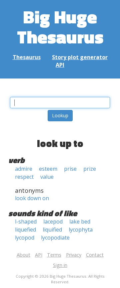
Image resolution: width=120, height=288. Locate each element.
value (47, 176)
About (23, 255)
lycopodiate (55, 237)
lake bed (79, 221)
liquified (52, 229)
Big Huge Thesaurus (60, 26)
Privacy (73, 255)
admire (23, 168)
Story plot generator (80, 57)
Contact (95, 255)
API (60, 64)
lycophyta (81, 229)
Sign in (60, 265)
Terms (54, 255)
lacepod (53, 221)
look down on (32, 198)
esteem (48, 168)
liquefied (25, 229)
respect (24, 176)
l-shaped (26, 221)
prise (70, 168)
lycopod (24, 237)
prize (89, 168)
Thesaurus (27, 57)
